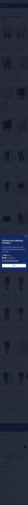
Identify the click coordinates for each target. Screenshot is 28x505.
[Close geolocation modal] (26, 236)
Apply (14, 265)
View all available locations (10, 260)
